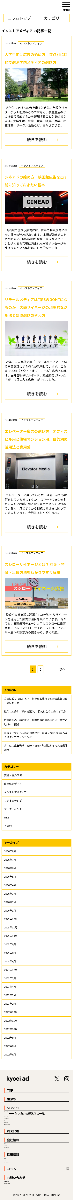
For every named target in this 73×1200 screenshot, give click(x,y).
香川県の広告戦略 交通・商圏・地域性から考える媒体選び (35, 748)
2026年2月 (10, 902)
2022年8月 (10, 1046)
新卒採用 (5, 1158)
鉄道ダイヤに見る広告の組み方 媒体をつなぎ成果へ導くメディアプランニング (35, 735)
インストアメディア (15, 792)
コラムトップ (19, 18)
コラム (11, 1168)
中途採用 (5, 1160)
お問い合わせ (16, 1177)
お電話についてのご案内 (7, 1183)
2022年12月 (10, 1012)
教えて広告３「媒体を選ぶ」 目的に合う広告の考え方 (35, 711)
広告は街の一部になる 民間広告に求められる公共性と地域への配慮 (35, 722)
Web (4, 1120)
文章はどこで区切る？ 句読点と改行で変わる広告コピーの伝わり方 (35, 701)
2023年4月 (10, 987)
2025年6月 (10, 961)
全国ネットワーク (6, 1145)
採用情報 (13, 1154)
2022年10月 (10, 1029)
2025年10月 (10, 936)
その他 (8, 826)
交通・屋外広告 (13, 775)
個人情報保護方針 (6, 1181)
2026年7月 (10, 859)
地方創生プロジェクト (7, 1124)
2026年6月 (10, 868)
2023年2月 (10, 1003)
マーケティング (13, 809)
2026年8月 (10, 851)
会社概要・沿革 (6, 1143)
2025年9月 (10, 944)
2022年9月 (10, 1037)
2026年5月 (10, 876)
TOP (10, 1090)
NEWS (11, 1099)
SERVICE (13, 1108)
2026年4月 (10, 885)
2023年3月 (10, 995)
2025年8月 (10, 953)
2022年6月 (10, 1054)
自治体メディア (13, 783)
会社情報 (13, 1140)
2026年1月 (10, 910)
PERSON (13, 1131)
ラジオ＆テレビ (13, 800)
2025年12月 (10, 919)
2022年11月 (10, 1020)
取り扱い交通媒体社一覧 (30, 1113)
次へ (62, 669)
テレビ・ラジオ (6, 1122)
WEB (6, 817)
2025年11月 (10, 927)
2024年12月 (10, 970)
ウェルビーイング (6, 1147)
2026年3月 (10, 893)
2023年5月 (10, 978)
